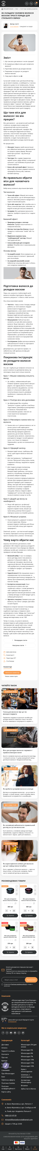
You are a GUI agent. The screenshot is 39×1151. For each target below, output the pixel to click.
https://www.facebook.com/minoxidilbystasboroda (3, 1032)
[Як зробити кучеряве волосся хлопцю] (20, 776)
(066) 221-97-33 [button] (10, 1115)
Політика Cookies (8, 1083)
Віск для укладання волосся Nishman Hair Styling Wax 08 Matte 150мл (28, 938)
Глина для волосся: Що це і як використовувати (15, 713)
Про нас (5, 1057)
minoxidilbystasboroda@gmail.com (19, 1120)
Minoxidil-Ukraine (8, 9)
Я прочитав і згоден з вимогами (18, 985)
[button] (31, 3)
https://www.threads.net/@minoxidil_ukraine (23, 1032)
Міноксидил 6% (27, 1053)
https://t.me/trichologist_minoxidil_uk (15, 1032)
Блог (17, 9)
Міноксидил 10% (27, 1060)
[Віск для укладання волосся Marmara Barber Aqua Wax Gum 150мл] (10, 891)
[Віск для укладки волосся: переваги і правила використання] (20, 737)
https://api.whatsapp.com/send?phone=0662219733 (19, 1032)
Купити (11, 915)
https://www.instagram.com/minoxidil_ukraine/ (7, 1032)
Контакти (5, 1054)
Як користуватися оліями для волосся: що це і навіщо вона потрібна (18, 865)
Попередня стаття (20, 640)
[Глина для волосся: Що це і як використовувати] (20, 699)
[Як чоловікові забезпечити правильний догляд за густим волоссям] (20, 812)
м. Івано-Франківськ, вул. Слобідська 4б (20, 1107)
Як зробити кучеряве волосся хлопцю (18, 789)
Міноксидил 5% (27, 1050)
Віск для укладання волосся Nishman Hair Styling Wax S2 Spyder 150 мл (10, 938)
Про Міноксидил (8, 1073)
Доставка (5, 1044)
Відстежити (18, 1149)
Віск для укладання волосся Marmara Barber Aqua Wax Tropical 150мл (28, 900)
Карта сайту (6, 1092)
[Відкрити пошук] (26, 3)
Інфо (2, 1148)
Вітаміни (24, 1085)
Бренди (4, 1061)
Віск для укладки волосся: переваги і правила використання (17, 751)
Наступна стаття (18, 645)
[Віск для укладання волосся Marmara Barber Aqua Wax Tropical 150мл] (28, 891)
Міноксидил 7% (27, 1056)
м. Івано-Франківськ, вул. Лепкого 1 (19, 1104)
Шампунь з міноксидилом (26, 1076)
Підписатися (31, 980)
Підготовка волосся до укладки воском (18, 69)
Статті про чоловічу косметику (29, 9)
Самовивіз (6, 1070)
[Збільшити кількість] (14, 910)
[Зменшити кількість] (6, 910)
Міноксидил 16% (27, 1066)
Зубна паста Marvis (28, 1089)
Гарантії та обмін (8, 1051)
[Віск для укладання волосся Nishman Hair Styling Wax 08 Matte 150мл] (28, 927)
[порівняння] (16, 894)
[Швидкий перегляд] (16, 890)
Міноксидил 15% (27, 1063)
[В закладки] (16, 886)
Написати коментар (12, 673)
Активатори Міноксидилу (26, 1081)
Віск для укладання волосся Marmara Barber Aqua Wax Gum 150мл (10, 900)
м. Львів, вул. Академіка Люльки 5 (18, 1111)
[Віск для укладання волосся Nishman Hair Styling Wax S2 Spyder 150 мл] (10, 927)
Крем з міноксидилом (26, 1070)
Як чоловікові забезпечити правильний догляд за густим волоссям (19, 826)
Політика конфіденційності (19, 984)
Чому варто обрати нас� (13, 76)
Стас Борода (14, 26)
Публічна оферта (8, 1080)
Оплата (4, 1048)
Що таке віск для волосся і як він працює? (19, 61)
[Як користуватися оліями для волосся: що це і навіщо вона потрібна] (20, 850)
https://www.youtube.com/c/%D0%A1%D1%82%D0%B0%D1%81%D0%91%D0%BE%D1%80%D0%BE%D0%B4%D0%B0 (11, 1032)
